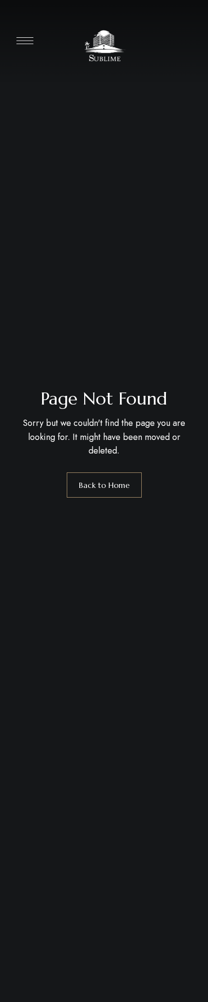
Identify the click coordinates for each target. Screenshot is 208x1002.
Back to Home (104, 485)
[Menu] (24, 41)
